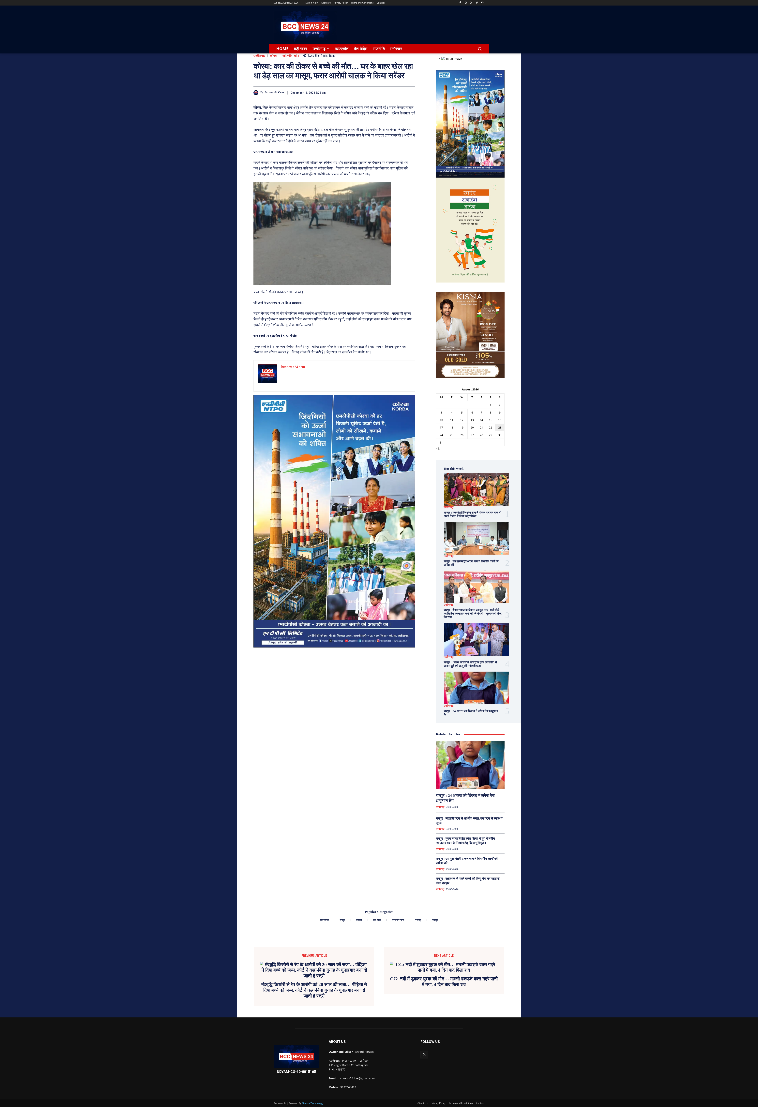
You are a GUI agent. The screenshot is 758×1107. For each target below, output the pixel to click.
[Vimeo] (476, 3)
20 (472, 427)
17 (441, 427)
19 (461, 427)
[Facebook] (460, 3)
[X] (471, 3)
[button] (479, 48)
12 (461, 420)
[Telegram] (402, 92)
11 (451, 420)
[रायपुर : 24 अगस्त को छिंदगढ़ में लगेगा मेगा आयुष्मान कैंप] (476, 688)
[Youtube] (482, 3)
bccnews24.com (274, 92)
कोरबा (274, 55)
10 (441, 420)
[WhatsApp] (411, 92)
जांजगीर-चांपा (290, 55)
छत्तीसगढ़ (259, 55)
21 (481, 427)
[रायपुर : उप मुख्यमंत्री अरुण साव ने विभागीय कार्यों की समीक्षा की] (476, 538)
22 (490, 427)
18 (451, 427)
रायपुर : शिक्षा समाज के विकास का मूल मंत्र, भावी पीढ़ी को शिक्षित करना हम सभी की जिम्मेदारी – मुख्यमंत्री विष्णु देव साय (472, 613)
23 (499, 427)
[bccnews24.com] (256, 92)
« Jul (438, 448)
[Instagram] (465, 3)
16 (499, 420)
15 (490, 420)
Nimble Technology (312, 1103)
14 (481, 420)
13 (472, 420)
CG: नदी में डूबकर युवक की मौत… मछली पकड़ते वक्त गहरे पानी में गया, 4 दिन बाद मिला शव (444, 981)
